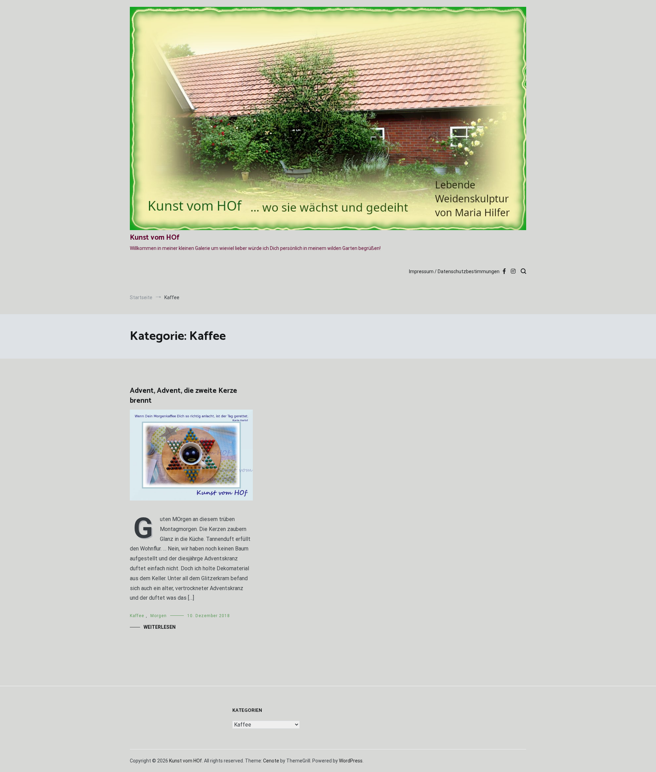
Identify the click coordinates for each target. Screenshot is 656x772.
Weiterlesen (160, 627)
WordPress (351, 760)
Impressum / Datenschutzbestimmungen (454, 271)
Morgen (158, 615)
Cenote (271, 760)
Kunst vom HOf (154, 237)
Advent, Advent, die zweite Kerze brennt (183, 396)
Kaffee (137, 615)
